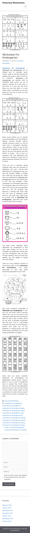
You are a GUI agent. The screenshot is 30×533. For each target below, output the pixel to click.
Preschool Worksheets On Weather (16, 430)
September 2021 (7, 518)
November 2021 (7, 513)
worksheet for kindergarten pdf (12, 415)
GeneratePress (15, 530)
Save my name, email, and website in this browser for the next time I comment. (15, 477)
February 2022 (7, 505)
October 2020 (6, 521)
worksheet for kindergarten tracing (13, 422)
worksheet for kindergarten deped (13, 408)
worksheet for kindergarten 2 (11, 406)
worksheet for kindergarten (13, 403)
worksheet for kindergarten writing (13, 425)
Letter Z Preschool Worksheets (14, 427)
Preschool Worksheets (13, 3)
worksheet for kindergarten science (13, 420)
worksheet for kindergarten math (13, 413)
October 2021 (6, 516)
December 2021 (7, 510)
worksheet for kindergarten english (13, 410)
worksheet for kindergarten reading (13, 418)
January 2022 (6, 508)
